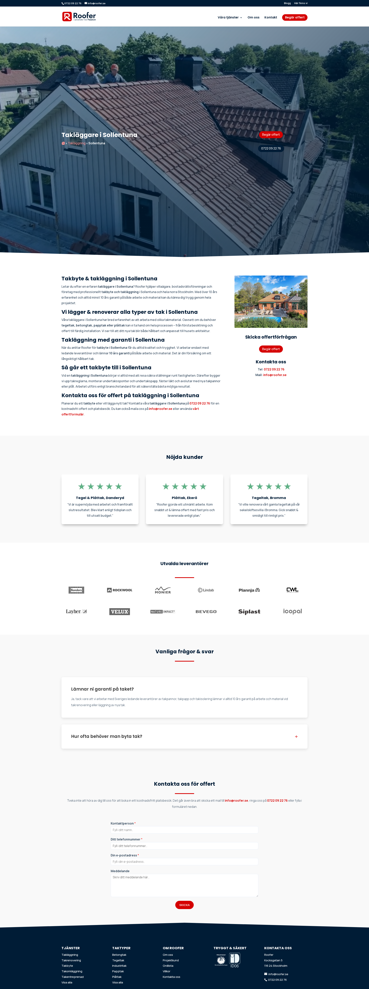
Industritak (119, 966)
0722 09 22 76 (271, 148)
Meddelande (120, 871)
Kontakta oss (171, 977)
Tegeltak (118, 960)
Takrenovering (71, 960)
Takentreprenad (73, 977)
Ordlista (168, 966)
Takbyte (67, 966)
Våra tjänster (228, 18)
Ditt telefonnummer (126, 839)
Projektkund (171, 960)
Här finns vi (301, 3)
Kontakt (270, 18)
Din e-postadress (125, 855)
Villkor (166, 971)
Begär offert (295, 17)
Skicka (184, 905)
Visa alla (67, 982)
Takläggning (77, 143)
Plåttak (116, 977)
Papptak (118, 971)
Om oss (253, 18)
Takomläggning (72, 971)
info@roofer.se (275, 375)
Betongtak (119, 955)
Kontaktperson (123, 823)
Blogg (287, 3)
